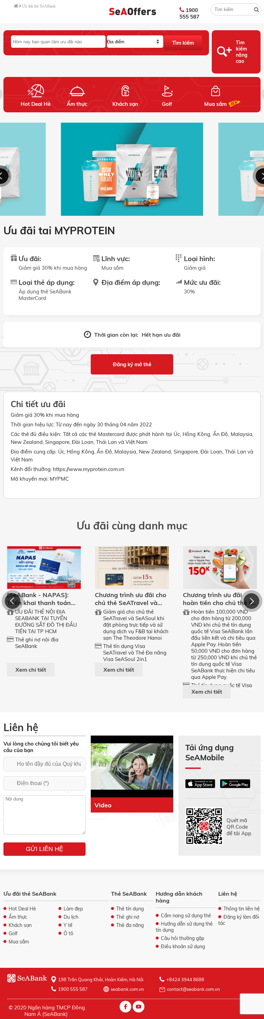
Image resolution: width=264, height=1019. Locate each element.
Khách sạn (125, 104)
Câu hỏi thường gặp (182, 938)
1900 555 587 (189, 13)
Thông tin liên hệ (241, 909)
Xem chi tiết (30, 669)
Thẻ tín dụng (130, 909)
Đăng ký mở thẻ (132, 364)
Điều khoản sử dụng (183, 946)
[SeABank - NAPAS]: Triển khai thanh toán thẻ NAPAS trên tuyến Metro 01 (40, 607)
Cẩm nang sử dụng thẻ (186, 915)
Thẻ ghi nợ (127, 917)
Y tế (68, 925)
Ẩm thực (77, 104)
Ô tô (68, 933)
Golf (167, 104)
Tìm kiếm (183, 43)
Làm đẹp (73, 909)
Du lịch (71, 917)
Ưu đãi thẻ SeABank (39, 6)
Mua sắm (215, 104)
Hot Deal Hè (36, 104)
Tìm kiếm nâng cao (242, 52)
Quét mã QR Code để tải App (239, 826)
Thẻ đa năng (130, 925)
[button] (12, 601)
